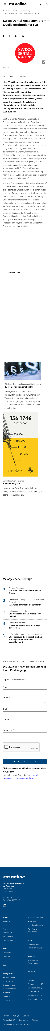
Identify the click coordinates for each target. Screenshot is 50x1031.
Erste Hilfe (7, 953)
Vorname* (7, 720)
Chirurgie (6, 996)
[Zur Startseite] (17, 4)
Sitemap (35, 1020)
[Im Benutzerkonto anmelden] (41, 5)
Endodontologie (9, 985)
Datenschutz (8, 1020)
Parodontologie (9, 977)
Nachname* (8, 730)
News (5, 918)
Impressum (23, 1020)
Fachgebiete (8, 974)
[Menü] (5, 4)
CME (5, 949)
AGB (14, 1016)
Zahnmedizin (8, 936)
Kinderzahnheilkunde (11, 1000)
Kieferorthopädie (9, 989)
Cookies (26, 1016)
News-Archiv (8, 940)
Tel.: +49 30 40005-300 (12, 897)
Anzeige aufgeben (35, 999)
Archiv (5, 965)
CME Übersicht (8, 956)
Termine (31, 957)
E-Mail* (6, 687)
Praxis (5, 929)
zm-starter (32, 972)
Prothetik (6, 992)
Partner (6, 1016)
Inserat (31, 980)
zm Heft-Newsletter (25, 778)
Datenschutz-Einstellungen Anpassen (17, 1024)
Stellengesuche (34, 988)
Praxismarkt (32, 991)
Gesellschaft (7, 933)
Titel (5, 709)
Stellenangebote (34, 984)
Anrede (6, 698)
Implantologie (8, 981)
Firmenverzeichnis (35, 948)
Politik (5, 925)
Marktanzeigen (33, 944)
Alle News (7, 921)
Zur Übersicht (13, 272)
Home (8, 11)
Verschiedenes (33, 995)
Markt (30, 940)
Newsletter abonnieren (23, 762)
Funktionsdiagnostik (35, 925)
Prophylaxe (32, 921)
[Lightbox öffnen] (44, 62)
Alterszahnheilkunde (35, 918)
